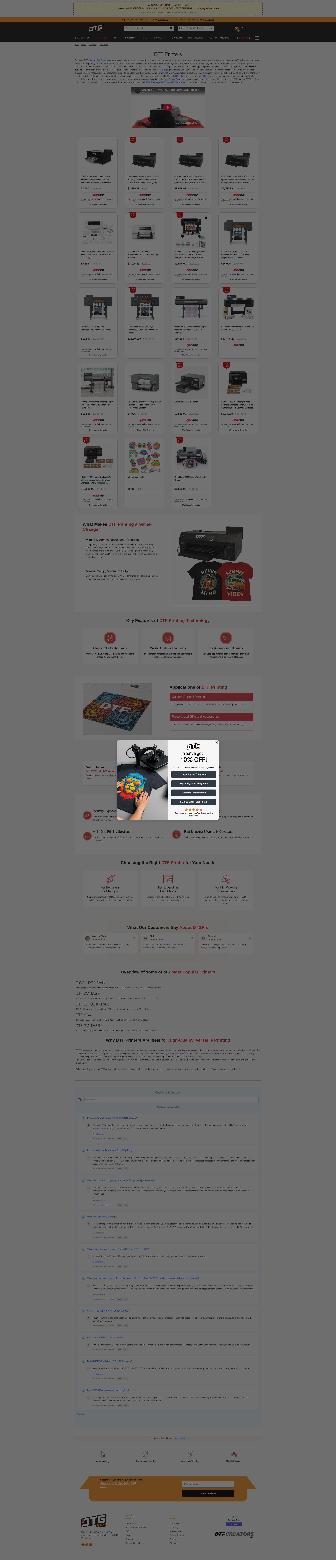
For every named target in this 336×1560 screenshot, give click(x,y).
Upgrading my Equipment (193, 774)
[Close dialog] (216, 742)
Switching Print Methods (194, 793)
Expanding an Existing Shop (193, 783)
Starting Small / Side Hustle (193, 802)
